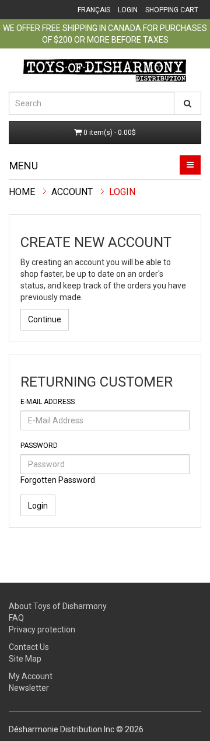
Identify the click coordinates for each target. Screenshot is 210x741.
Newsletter (29, 688)
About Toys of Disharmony (58, 606)
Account (72, 191)
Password (39, 445)
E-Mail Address (47, 402)
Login (128, 10)
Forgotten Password (57, 480)
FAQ (16, 617)
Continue (44, 319)
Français (94, 10)
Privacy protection (42, 629)
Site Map (25, 658)
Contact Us (29, 647)
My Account (30, 676)
